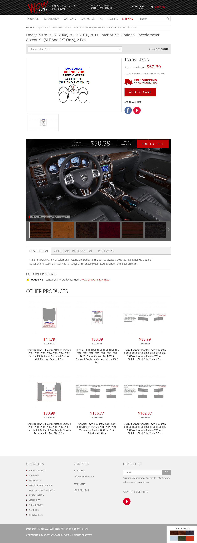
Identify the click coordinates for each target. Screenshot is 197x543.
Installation (51, 18)
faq (101, 18)
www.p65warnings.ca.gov (95, 279)
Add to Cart (140, 92)
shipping (127, 18)
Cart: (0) (160, 7)
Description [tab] (38, 251)
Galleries (34, 500)
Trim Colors (36, 505)
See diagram (63, 217)
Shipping (34, 475)
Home (29, 27)
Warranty (70, 18)
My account (138, 7)
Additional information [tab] (73, 251)
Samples (113, 18)
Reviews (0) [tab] (106, 251)
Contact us (87, 18)
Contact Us (36, 514)
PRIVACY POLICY (37, 470)
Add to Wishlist (133, 102)
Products (33, 18)
